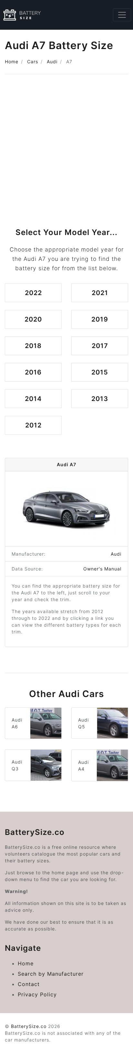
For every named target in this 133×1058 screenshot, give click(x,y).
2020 (33, 319)
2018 (33, 346)
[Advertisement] (66, 148)
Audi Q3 (17, 765)
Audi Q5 (83, 723)
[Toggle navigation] (122, 14)
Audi (52, 61)
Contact (29, 984)
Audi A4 (83, 765)
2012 (33, 425)
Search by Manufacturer (51, 974)
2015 (99, 372)
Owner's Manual (102, 568)
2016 (33, 372)
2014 (33, 399)
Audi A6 (17, 723)
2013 (99, 399)
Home (11, 61)
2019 (99, 319)
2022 (33, 293)
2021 (100, 293)
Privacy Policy (37, 994)
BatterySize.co (28, 1026)
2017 (100, 346)
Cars (32, 61)
